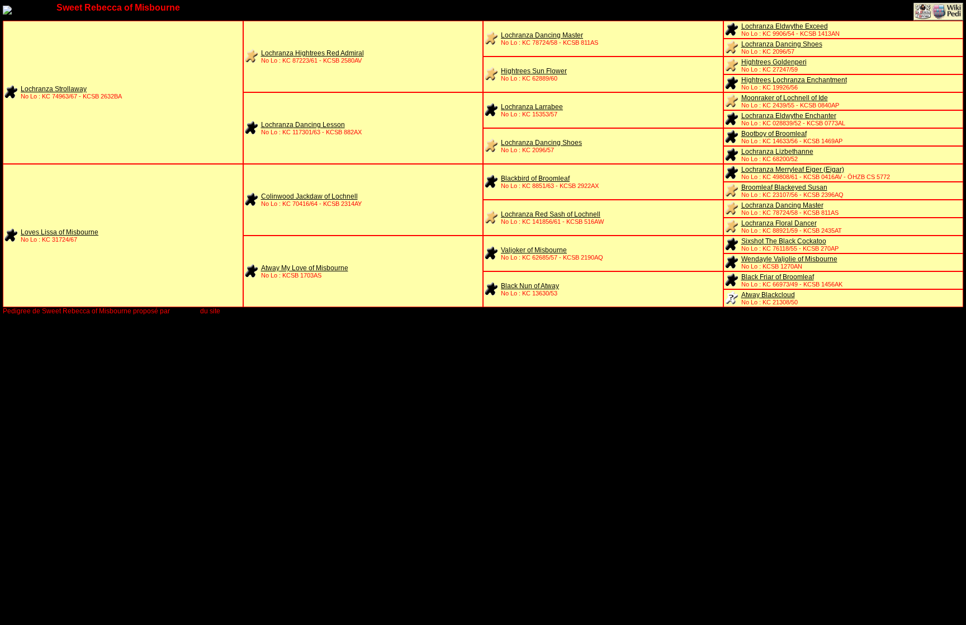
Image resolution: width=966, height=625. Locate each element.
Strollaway (54, 89)
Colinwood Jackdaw (309, 196)
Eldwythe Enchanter (788, 116)
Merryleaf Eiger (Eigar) (792, 169)
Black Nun (530, 286)
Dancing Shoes (781, 44)
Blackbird (535, 178)
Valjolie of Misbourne (789, 259)
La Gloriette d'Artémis (254, 311)
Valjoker (534, 250)
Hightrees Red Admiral (312, 53)
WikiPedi (185, 311)
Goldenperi (774, 62)
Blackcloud (768, 295)
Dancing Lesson (303, 125)
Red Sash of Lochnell (550, 214)
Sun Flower (534, 71)
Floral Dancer (779, 223)
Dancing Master (542, 35)
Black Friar (777, 277)
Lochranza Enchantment (794, 80)
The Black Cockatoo (783, 241)
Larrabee (532, 107)
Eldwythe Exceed (784, 26)
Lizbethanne (777, 152)
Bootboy (774, 134)
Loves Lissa (59, 232)
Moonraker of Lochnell (784, 98)
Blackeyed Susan (784, 187)
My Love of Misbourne (304, 268)
